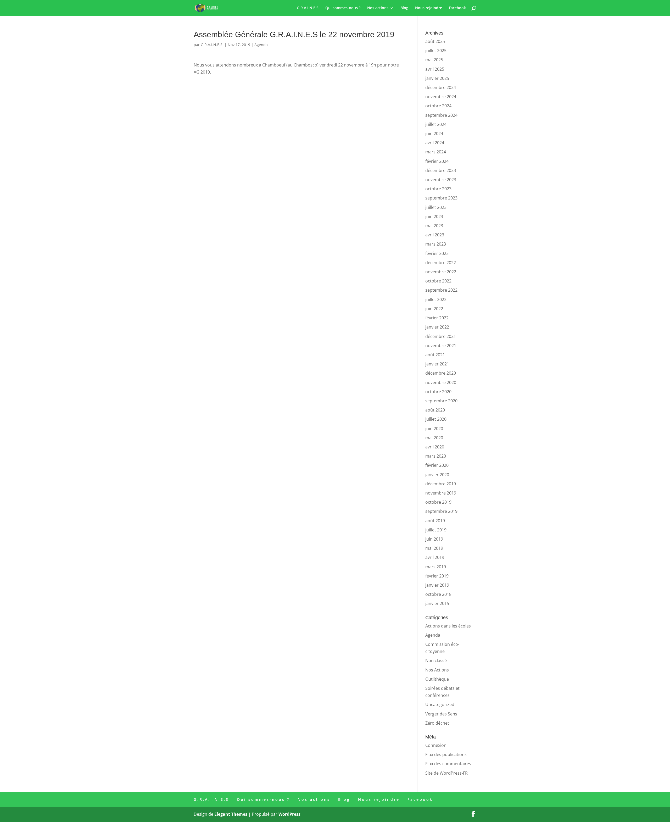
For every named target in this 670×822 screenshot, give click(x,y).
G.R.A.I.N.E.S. (212, 44)
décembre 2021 (440, 336)
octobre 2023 (438, 189)
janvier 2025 (437, 78)
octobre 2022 (438, 281)
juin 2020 (434, 428)
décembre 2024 (440, 87)
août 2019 (435, 521)
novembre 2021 (440, 345)
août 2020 (435, 410)
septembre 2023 (441, 198)
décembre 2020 (440, 373)
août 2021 (435, 355)
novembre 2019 (440, 493)
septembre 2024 (441, 115)
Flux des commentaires (448, 764)
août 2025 (435, 41)
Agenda (261, 44)
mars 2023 (435, 244)
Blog (404, 8)
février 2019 (437, 576)
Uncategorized (439, 704)
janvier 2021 (437, 364)
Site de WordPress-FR (446, 773)
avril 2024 (434, 143)
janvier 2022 (437, 327)
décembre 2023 (440, 170)
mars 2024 (435, 152)
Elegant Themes (230, 814)
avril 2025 (434, 69)
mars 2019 (435, 567)
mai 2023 (434, 226)
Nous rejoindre (428, 8)
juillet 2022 (435, 299)
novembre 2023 (440, 179)
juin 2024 (434, 133)
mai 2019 (434, 548)
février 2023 (437, 253)
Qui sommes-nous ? (342, 8)
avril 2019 (434, 557)
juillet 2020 (435, 419)
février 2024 (437, 161)
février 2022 (437, 318)
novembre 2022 (440, 272)
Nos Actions (437, 670)
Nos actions (377, 8)
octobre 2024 (438, 106)
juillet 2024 (435, 124)
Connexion (435, 745)
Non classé (436, 660)
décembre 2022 (440, 262)
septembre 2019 (441, 511)
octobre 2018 (438, 594)
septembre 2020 (441, 401)
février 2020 (437, 465)
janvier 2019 (437, 585)
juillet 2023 (435, 207)
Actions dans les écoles (448, 626)
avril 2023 (434, 235)
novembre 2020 (440, 382)
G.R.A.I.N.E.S (308, 8)
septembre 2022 (441, 290)
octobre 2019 (438, 502)
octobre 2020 (438, 392)
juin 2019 (434, 539)
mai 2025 (434, 60)
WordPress (289, 814)
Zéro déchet (437, 723)
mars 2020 (435, 456)
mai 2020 (434, 438)
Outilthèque (437, 679)
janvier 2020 (437, 474)
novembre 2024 (440, 96)
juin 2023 (434, 216)
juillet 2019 (435, 530)
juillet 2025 (435, 50)
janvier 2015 (437, 603)
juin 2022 (434, 309)
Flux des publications (446, 754)
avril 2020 (434, 447)
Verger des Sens (441, 714)
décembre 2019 (440, 484)
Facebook (457, 8)
